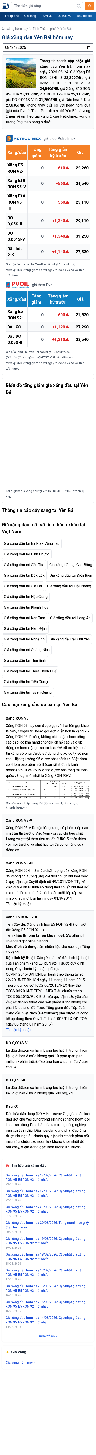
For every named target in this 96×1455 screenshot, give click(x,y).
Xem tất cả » (48, 1336)
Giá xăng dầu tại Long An (70, 618)
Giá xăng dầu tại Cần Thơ (24, 565)
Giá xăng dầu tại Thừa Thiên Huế (30, 671)
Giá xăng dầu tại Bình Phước (27, 554)
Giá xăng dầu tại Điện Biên (71, 575)
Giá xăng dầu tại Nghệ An (24, 639)
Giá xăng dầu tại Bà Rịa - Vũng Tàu (31, 543)
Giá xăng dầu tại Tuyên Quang (28, 692)
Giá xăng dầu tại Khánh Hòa (26, 607)
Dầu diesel (84, 16)
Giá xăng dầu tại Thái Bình (25, 660)
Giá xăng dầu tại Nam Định (25, 628)
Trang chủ (12, 16)
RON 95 (47, 16)
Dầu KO (14, 327)
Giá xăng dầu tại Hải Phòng (69, 586)
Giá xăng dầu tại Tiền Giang (26, 682)
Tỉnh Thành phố (44, 29)
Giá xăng (30, 16)
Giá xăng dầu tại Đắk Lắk (24, 575)
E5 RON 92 (64, 16)
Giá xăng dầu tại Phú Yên (70, 639)
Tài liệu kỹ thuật (18, 904)
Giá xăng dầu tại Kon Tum (24, 618)
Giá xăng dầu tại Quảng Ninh (27, 650)
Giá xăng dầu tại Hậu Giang (26, 596)
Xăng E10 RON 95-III (16, 202)
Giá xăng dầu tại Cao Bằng (70, 565)
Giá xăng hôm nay (15, 29)
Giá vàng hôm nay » (20, 1362)
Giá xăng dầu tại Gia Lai (23, 586)
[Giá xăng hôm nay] (5, 5)
